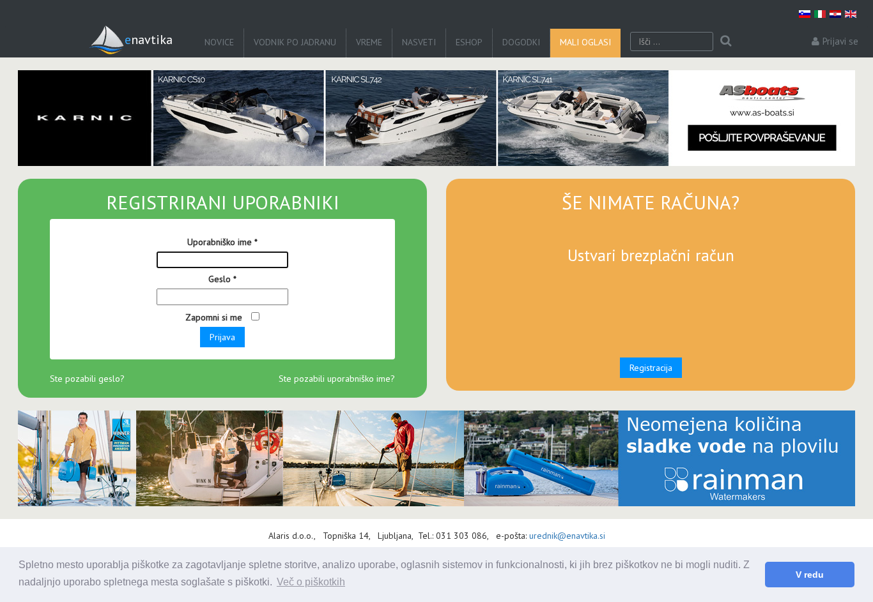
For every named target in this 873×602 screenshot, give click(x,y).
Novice (219, 42)
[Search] (725, 41)
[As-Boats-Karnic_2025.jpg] (436, 118)
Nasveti (419, 42)
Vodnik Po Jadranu (295, 42)
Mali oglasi (585, 42)
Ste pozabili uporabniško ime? (337, 378)
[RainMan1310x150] (436, 458)
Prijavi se (840, 41)
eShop (469, 42)
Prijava (222, 337)
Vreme (369, 42)
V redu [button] (810, 574)
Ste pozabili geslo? (87, 378)
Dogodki (521, 42)
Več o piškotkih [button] (311, 581)
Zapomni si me (215, 317)
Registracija (651, 367)
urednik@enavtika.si (567, 535)
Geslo (222, 279)
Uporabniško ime (222, 242)
